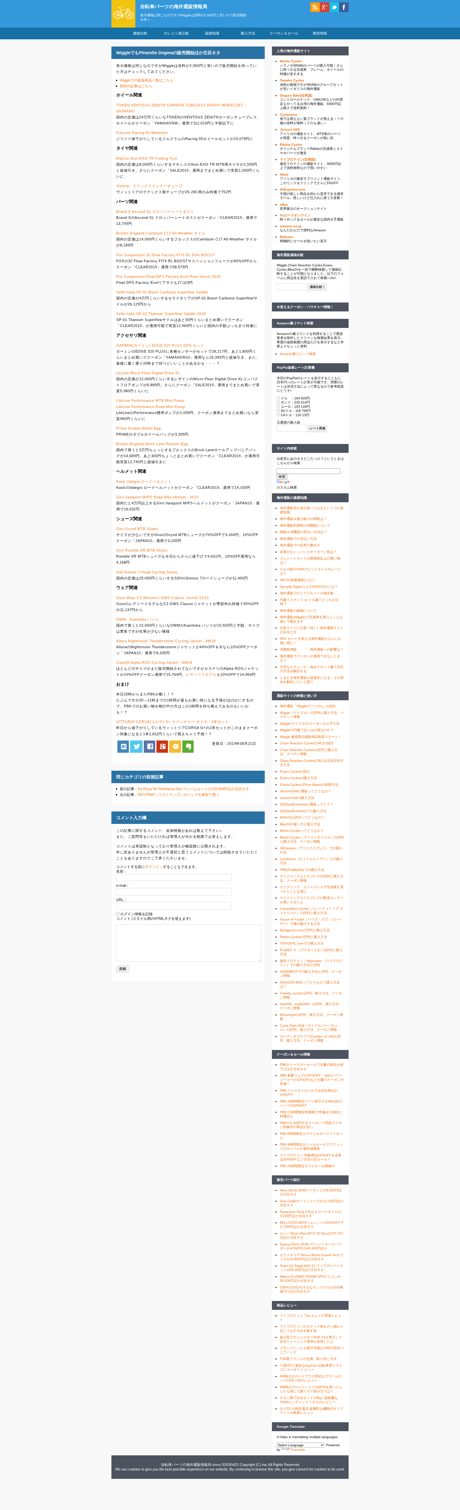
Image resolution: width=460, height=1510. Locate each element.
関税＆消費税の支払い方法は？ (303, 532)
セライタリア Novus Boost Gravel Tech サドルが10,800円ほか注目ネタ (312, 1257)
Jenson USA (290, 129)
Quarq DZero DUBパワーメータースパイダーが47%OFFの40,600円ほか (310, 1246)
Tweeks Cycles (292, 80)
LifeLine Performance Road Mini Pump (150, 407)
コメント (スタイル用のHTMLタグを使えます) (153, 918)
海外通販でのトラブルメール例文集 (307, 593)
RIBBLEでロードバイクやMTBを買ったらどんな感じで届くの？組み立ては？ (311, 1389)
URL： (121, 900)
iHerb (284, 174)
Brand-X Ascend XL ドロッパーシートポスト (155, 212)
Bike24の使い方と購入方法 (300, 824)
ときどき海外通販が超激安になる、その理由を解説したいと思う (312, 680)
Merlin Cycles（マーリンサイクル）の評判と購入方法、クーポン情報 (312, 839)
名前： (121, 871)
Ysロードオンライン (295, 215)
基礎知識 (212, 33)
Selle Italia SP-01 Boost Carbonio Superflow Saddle (162, 292)
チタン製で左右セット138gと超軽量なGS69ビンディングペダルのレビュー (309, 1400)
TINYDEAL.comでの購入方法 (302, 943)
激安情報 (320, 33)
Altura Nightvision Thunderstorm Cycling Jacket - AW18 (166, 641)
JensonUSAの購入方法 (297, 798)
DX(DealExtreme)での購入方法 (303, 811)
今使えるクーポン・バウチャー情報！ (305, 307)
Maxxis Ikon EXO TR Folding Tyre (146, 158)
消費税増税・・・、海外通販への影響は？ (312, 649)
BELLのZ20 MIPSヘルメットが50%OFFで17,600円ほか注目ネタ (312, 1225)
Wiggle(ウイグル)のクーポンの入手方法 (309, 723)
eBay (284, 204)
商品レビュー (287, 1305)
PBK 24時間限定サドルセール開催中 (307, 1166)
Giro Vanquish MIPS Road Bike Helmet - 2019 (157, 497)
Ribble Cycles (291, 144)
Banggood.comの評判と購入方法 (305, 930)
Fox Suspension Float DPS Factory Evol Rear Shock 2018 (168, 276)
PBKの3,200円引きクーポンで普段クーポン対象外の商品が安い (311, 1125)
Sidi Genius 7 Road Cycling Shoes (147, 572)
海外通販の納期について (298, 610)
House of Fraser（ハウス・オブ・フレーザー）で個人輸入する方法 (310, 921)
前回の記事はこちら (136, 86)
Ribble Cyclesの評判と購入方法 (303, 937)
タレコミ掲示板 (176, 33)
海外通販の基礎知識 (292, 498)
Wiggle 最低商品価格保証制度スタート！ (310, 737)
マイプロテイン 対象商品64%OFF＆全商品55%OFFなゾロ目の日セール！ (310, 1157)
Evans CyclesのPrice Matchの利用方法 (309, 785)
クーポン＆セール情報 (293, 1054)
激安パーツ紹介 (288, 1180)
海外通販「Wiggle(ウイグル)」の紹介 (308, 706)
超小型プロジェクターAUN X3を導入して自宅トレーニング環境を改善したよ (311, 1339)
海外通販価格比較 (290, 255)
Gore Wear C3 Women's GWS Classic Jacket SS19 (162, 598)
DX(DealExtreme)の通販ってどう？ (306, 804)
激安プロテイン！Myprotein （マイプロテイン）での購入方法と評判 (311, 963)
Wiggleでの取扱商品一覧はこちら (146, 80)
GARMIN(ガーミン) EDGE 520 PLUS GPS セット (160, 345)
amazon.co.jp (291, 226)
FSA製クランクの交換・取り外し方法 (308, 1359)
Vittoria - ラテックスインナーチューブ (149, 186)
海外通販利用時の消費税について (305, 525)
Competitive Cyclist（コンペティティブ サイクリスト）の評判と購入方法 (311, 911)
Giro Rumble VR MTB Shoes (141, 550)
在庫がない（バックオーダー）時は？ (308, 552)
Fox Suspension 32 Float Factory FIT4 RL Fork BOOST (165, 255)
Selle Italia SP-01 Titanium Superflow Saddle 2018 (161, 314)
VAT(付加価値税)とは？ (297, 580)
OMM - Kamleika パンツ (137, 619)
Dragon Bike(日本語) (296, 95)
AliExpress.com (292, 189)
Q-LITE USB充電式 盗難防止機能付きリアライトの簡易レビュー (311, 1411)
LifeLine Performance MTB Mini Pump (150, 400)
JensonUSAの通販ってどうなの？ (305, 791)
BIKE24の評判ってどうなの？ (302, 817)
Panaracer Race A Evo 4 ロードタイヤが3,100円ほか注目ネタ (310, 1214)
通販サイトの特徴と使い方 (297, 696)
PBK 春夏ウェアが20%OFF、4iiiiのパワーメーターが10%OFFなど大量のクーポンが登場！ (312, 1079)
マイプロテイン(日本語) (298, 159)
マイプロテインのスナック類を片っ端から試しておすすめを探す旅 (312, 1328)
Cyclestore (288, 115)
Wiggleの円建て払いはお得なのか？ (307, 730)
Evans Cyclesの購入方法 (298, 778)
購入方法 (248, 33)
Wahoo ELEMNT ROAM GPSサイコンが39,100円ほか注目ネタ (310, 1279)
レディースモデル (201, 674)
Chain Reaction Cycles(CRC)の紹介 (307, 743)
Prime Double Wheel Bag (138, 428)
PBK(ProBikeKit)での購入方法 (302, 870)
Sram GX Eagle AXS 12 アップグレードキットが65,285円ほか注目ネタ (311, 1268)
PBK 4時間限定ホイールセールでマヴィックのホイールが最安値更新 (311, 1147)
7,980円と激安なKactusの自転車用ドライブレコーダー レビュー (311, 1368)
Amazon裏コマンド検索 (295, 323)
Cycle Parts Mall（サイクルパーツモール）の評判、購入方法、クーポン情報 (309, 1028)
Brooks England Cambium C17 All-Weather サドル (161, 233)
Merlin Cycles (291, 61)
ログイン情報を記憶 (136, 914)
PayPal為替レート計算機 (296, 367)
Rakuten (286, 237)
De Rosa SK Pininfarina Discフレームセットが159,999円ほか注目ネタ (193, 789)
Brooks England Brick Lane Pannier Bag (152, 444)
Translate (298, 1450)
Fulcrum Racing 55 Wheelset (142, 133)
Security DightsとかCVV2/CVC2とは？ (309, 587)
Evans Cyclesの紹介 (295, 771)
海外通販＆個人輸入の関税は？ (303, 519)
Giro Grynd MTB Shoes (137, 529)
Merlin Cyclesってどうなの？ (302, 831)
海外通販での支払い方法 (298, 539)
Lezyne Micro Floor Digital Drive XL (148, 373)
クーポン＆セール (284, 33)
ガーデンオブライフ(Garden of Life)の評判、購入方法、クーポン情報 (310, 1038)
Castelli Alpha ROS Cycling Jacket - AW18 (154, 662)
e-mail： (122, 885)
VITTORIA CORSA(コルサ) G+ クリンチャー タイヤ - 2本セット (172, 722)
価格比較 (140, 33)
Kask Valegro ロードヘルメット (144, 481)
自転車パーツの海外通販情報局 (173, 6)
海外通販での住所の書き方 (300, 545)
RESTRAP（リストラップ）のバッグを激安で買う (178, 795)
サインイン (154, 867)
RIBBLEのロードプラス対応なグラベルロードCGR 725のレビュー (311, 1378)
